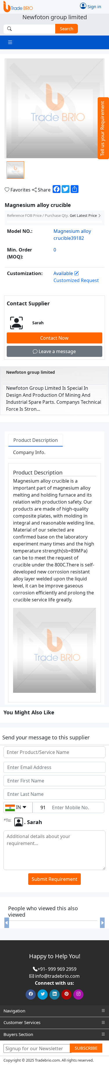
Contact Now (54, 338)
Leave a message (56, 351)
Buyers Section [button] (18, 1034)
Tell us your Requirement (102, 128)
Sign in (93, 6)
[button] (7, 923)
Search (66, 28)
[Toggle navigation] (10, 42)
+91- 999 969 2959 (56, 969)
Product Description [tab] (35, 440)
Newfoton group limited (30, 372)
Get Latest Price (84, 215)
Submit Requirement (54, 879)
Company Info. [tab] (29, 452)
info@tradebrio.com (57, 976)
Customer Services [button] (21, 1022)
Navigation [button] (14, 1011)
